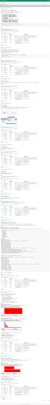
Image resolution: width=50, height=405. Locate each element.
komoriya (1, 48)
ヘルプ (5, 0)
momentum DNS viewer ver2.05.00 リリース (6, 219)
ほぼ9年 (3, 170)
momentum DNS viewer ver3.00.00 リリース (6, 47)
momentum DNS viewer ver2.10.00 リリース (6, 78)
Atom (49, 400)
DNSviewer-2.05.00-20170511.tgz (4, 289)
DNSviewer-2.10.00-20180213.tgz (4, 101)
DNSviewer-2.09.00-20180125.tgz (4, 142)
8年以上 (3, 48)
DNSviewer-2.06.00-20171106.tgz (4, 217)
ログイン (48, 0)
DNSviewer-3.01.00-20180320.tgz (4, 45)
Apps (3, 0)
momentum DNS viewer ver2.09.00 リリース (6, 103)
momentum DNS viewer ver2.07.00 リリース (6, 169)
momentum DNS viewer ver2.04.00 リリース (6, 291)
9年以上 (3, 220)
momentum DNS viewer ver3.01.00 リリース (6, 7)
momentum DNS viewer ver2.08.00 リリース (6, 144)
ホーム (1, 0)
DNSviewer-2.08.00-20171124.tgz (4, 167)
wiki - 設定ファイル (7, 63)
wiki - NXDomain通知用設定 (12, 63)
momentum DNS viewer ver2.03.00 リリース (6, 355)
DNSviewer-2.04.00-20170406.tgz (4, 353)
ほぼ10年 (4, 356)
